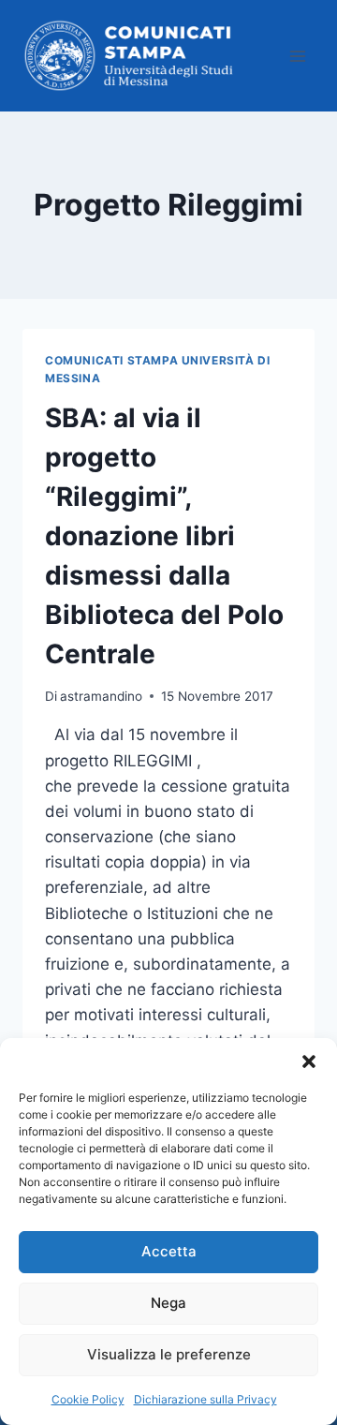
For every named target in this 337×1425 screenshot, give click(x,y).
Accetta (169, 1251)
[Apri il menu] (297, 55)
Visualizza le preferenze (169, 1354)
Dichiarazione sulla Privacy (205, 1399)
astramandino (101, 696)
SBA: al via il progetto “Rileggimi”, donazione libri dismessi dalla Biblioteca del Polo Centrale (164, 536)
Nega (168, 1303)
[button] (309, 1061)
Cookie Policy (88, 1399)
